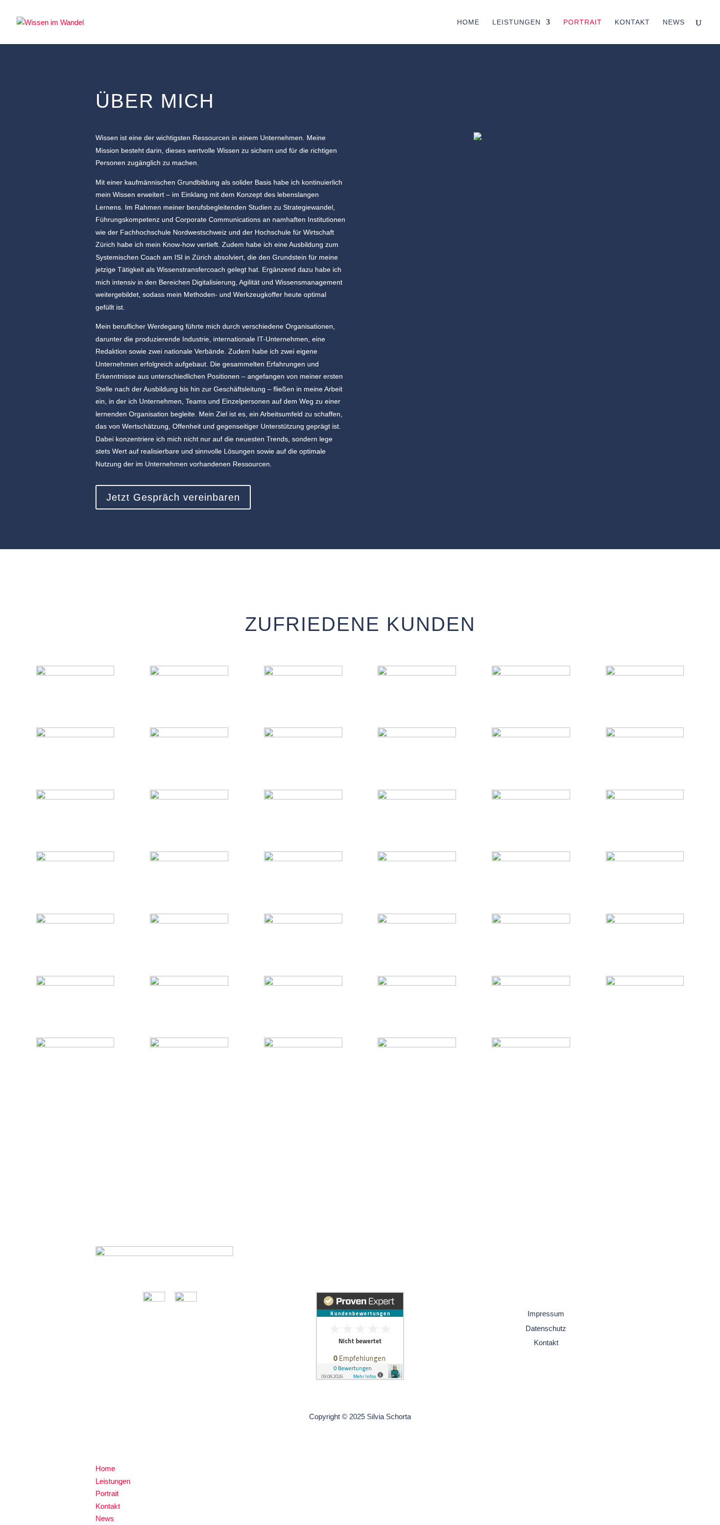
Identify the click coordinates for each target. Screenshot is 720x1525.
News (674, 22)
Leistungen (516, 22)
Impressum (546, 1313)
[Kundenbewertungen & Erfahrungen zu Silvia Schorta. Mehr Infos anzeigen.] (360, 1377)
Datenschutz (546, 1328)
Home (468, 22)
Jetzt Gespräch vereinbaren (173, 497)
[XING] (186, 1299)
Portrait (582, 22)
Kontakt (632, 22)
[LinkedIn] (154, 1299)
